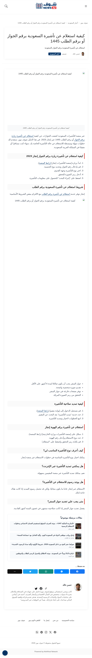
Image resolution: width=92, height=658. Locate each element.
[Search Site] (6, 6)
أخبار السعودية (73, 23)
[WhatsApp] (46, 571)
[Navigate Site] (86, 6)
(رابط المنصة (45, 163)
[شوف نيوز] (46, 5)
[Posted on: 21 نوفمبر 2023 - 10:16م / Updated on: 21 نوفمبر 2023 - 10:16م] (69, 54)
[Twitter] (30, 571)
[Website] (46, 588)
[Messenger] (61, 571)
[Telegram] (41, 632)
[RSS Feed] (37, 632)
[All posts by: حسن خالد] (78, 587)
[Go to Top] (5, 653)
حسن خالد (76, 54)
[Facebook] (77, 571)
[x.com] (50, 632)
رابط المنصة (42, 411)
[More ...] (14, 571)
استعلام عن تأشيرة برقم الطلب (56, 194)
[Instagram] (46, 632)
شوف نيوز (84, 23)
